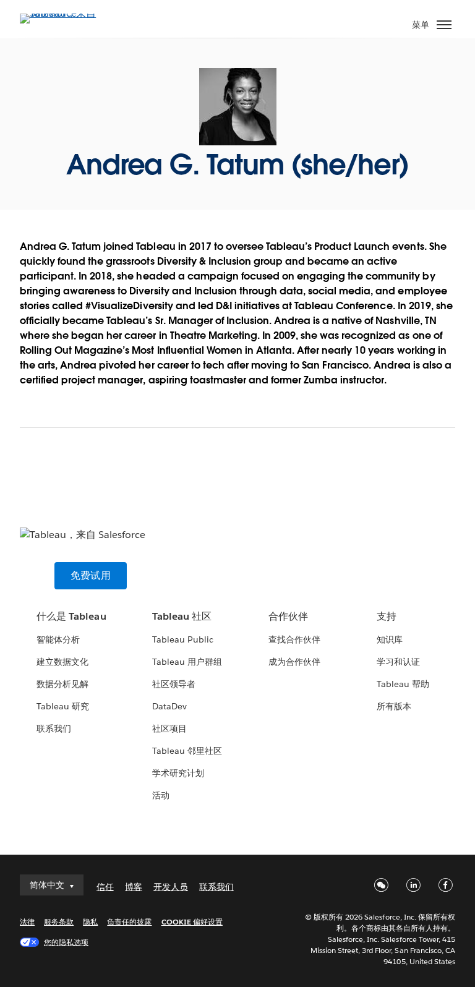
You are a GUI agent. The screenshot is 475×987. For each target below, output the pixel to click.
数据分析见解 (62, 684)
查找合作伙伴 (294, 639)
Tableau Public (182, 639)
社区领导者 (173, 684)
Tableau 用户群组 (187, 661)
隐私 (90, 921)
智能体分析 (58, 639)
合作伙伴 (288, 616)
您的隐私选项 (66, 942)
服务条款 (59, 921)
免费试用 (91, 575)
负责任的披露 (129, 921)
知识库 (390, 639)
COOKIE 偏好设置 (192, 921)
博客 (133, 886)
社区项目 (169, 728)
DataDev (169, 706)
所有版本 (394, 706)
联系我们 (53, 728)
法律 (27, 921)
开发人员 (170, 886)
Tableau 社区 (182, 616)
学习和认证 (398, 661)
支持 (386, 616)
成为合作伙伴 (294, 661)
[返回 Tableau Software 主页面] (63, 13)
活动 (160, 795)
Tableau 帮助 (403, 684)
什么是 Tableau (71, 616)
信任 (105, 886)
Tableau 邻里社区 (187, 750)
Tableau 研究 (62, 706)
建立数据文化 (62, 661)
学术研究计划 (178, 773)
